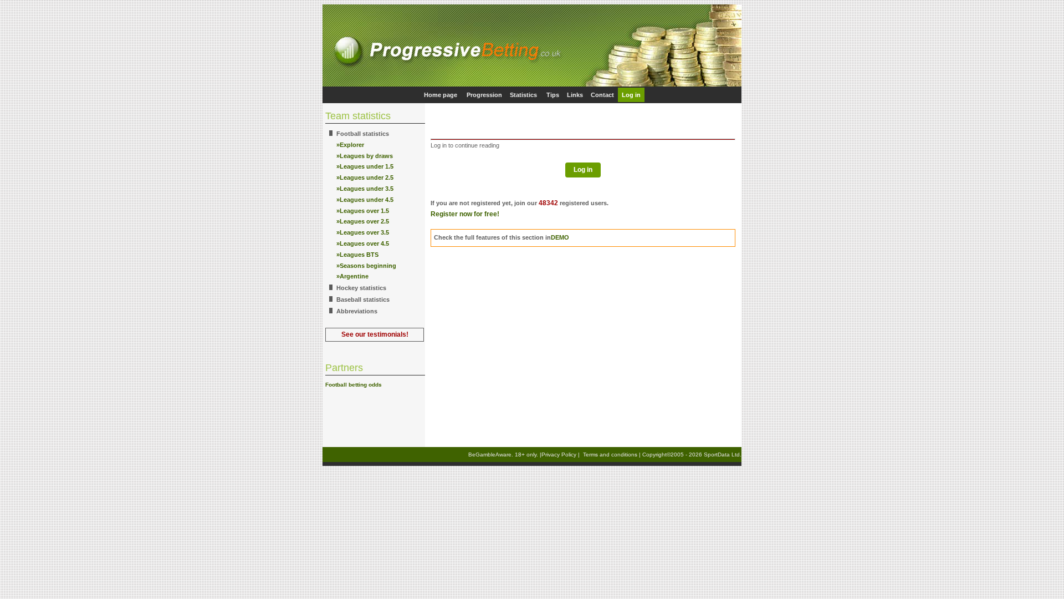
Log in (631, 95)
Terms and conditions (610, 454)
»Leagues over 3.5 (362, 232)
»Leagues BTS (357, 254)
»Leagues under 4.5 (364, 199)
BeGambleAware (489, 454)
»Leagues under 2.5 (364, 177)
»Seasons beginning (366, 265)
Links (575, 95)
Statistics (523, 95)
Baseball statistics (363, 299)
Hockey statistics (361, 288)
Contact (602, 95)
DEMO (560, 237)
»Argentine (352, 276)
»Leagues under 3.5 (364, 188)
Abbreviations (356, 311)
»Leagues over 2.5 (362, 221)
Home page (440, 95)
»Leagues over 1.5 (362, 210)
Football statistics (362, 133)
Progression (484, 95)
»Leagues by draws (364, 156)
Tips (552, 95)
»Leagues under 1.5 (364, 166)
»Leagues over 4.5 (362, 243)
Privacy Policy (558, 454)
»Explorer (350, 144)
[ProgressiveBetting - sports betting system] (532, 85)
